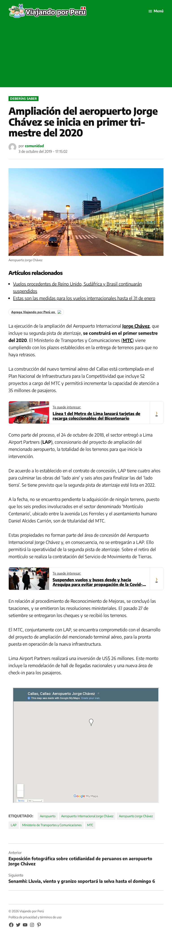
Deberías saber (23, 98)
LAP (14, 825)
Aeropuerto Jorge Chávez (136, 816)
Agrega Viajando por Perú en (33, 312)
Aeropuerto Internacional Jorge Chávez (87, 816)
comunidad (34, 146)
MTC (90, 825)
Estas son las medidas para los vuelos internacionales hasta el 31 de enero (84, 298)
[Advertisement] (86, 56)
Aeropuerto (48, 816)
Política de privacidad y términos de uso (35, 917)
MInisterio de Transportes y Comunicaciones (52, 825)
